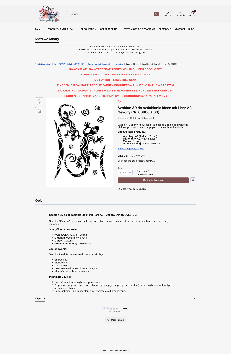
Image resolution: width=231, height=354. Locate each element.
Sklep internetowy (114, 350)
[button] (156, 14)
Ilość (120, 168)
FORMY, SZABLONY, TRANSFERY (71, 64)
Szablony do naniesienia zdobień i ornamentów (105, 64)
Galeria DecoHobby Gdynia (45, 64)
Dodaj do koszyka (153, 180)
